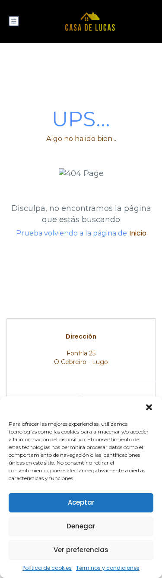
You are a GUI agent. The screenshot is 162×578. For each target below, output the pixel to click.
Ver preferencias (81, 549)
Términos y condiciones (108, 568)
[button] (149, 407)
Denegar (81, 526)
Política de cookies (47, 568)
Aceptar (81, 502)
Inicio (137, 233)
